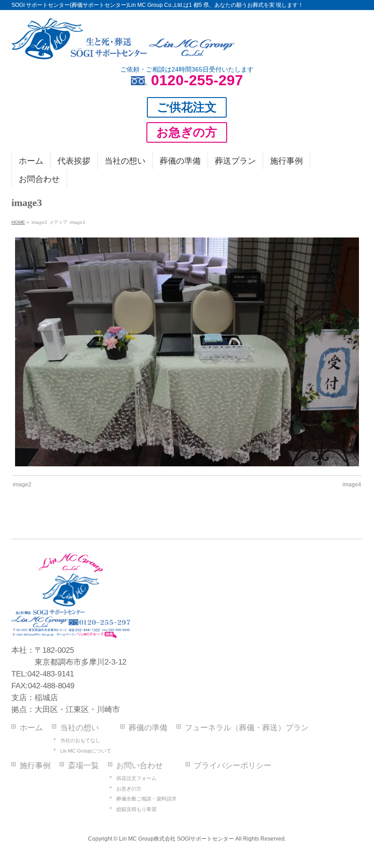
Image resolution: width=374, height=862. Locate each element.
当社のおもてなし (80, 740)
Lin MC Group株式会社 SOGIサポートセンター (176, 839)
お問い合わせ (139, 765)
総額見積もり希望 (136, 809)
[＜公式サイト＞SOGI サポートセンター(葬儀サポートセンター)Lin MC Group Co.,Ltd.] (123, 49)
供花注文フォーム (136, 778)
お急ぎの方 (128, 788)
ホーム (31, 727)
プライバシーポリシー (232, 765)
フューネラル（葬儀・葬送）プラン (247, 727)
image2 (22, 484)
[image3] (186, 351)
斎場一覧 (83, 765)
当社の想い (79, 727)
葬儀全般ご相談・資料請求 (146, 798)
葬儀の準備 (148, 727)
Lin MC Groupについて (85, 751)
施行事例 (35, 765)
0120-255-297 (197, 80)
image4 (352, 484)
